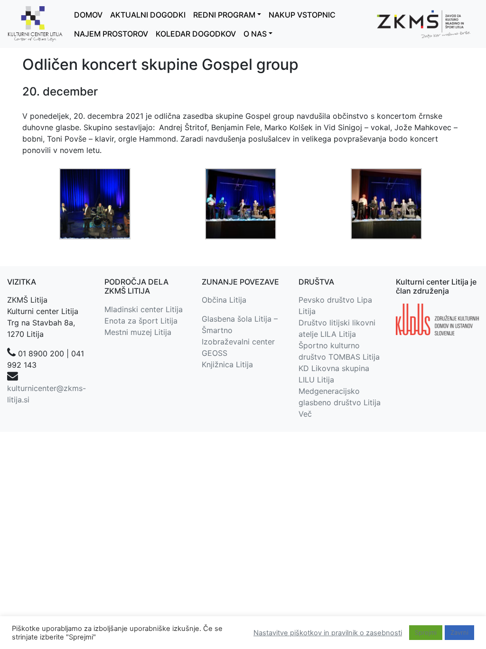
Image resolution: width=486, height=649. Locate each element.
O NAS (255, 33)
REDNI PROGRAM (224, 14)
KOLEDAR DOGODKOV (196, 33)
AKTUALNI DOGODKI (148, 14)
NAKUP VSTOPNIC (302, 14)
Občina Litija (224, 300)
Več (305, 414)
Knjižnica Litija (227, 364)
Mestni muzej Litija (137, 332)
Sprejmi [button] (426, 632)
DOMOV (88, 14)
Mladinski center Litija (143, 309)
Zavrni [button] (459, 632)
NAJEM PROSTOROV (111, 33)
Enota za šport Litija (141, 320)
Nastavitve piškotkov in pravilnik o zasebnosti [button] (327, 633)
